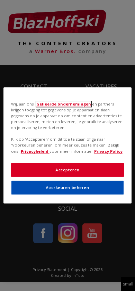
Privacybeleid (35, 151)
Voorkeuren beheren (67, 187)
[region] (67, 145)
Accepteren (67, 169)
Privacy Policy (108, 151)
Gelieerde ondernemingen (63, 104)
